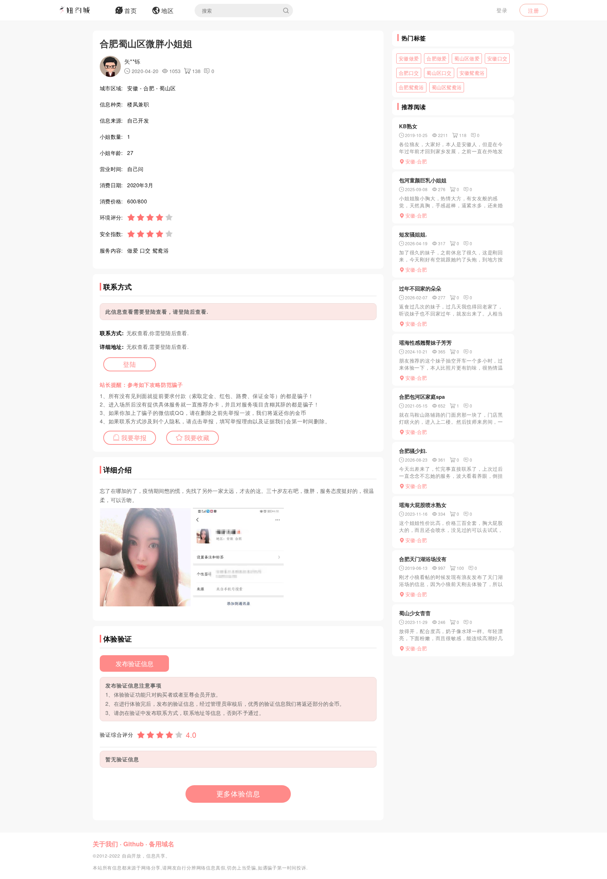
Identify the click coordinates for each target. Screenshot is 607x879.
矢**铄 (132, 61)
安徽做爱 (409, 58)
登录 (502, 10)
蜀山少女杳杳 (415, 613)
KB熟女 (408, 126)
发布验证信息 (135, 663)
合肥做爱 (436, 58)
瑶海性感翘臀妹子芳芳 (425, 342)
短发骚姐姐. (413, 234)
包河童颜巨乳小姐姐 (422, 180)
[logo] (84, 10)
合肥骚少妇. (413, 451)
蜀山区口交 (439, 72)
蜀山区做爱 (466, 58)
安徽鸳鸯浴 (472, 72)
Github (133, 844)
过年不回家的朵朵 (420, 288)
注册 (533, 10)
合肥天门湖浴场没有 (422, 559)
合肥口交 (409, 72)
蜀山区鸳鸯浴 (447, 87)
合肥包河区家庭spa (422, 397)
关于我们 (105, 844)
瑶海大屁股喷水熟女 (422, 505)
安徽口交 (497, 58)
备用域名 (161, 844)
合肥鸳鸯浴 (411, 87)
